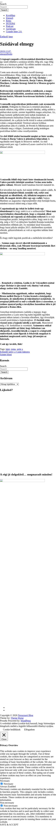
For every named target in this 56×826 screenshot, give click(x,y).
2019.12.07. (5, 51)
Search (3, 4)
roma (13, 349)
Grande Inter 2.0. (14, 31)
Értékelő (4, 36)
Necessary (8, 784)
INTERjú (10, 23)
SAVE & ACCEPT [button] (9, 824)
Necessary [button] (5, 781)
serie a (20, 349)
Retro (8, 20)
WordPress (26, 720)
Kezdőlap (10, 15)
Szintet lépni (6, 354)
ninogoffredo (6, 54)
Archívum (11, 29)
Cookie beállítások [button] (11, 729)
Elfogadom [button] (29, 729)
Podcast (9, 26)
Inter (11, 36)
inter (8, 349)
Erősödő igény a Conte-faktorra (15, 352)
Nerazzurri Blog (25, 715)
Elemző (9, 18)
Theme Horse (17, 718)
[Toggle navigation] (1, 2)
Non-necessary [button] (7, 802)
